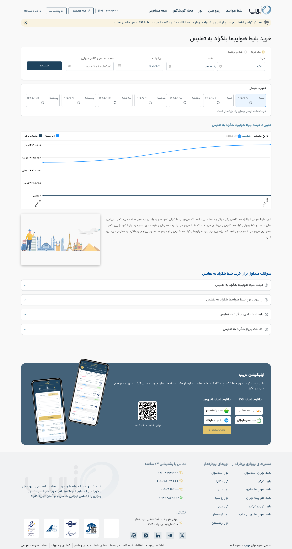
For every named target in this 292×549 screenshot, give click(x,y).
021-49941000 (109, 11)
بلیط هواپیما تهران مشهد (254, 514)
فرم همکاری (79, 11)
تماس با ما (100, 545)
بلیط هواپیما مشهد (258, 489)
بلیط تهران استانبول (257, 472)
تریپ (247, 545)
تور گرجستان (220, 514)
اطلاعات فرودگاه (133, 545)
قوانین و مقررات (60, 545)
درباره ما (115, 545)
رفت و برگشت (235, 52)
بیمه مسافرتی (158, 10)
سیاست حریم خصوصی (34, 545)
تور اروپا (223, 506)
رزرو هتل (214, 10)
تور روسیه (221, 498)
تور (200, 10)
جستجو (44, 65)
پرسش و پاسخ (82, 545)
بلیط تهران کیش (260, 506)
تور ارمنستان (220, 523)
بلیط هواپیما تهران (258, 498)
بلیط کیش (264, 481)
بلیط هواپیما (234, 10)
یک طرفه (255, 52)
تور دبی (223, 489)
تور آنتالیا (222, 481)
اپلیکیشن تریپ (155, 545)
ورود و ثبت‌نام (32, 11)
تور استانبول (219, 472)
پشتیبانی (54, 11)
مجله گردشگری (182, 10)
